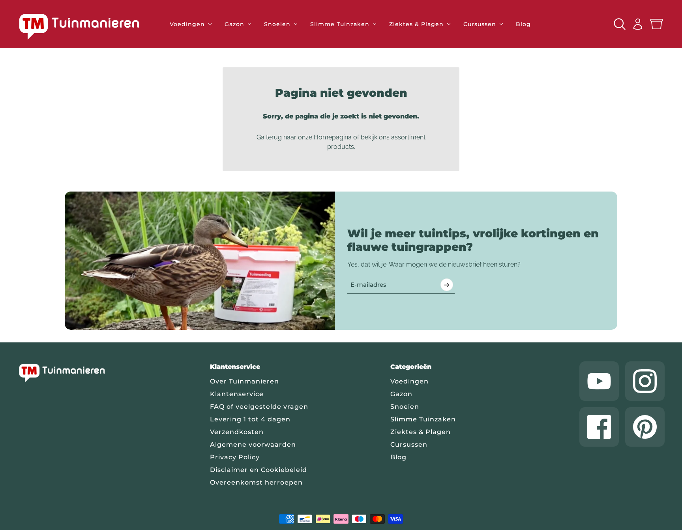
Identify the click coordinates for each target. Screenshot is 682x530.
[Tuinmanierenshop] (88, 26)
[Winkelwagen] (656, 24)
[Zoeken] (620, 24)
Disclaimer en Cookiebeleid (258, 470)
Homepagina (333, 137)
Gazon (401, 394)
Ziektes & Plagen (420, 432)
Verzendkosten (237, 432)
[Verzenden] (446, 284)
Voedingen (409, 381)
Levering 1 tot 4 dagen (250, 419)
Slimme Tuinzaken (423, 419)
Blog (398, 457)
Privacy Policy (235, 457)
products (340, 146)
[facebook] (599, 427)
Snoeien (404, 406)
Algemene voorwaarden (253, 444)
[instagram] (645, 381)
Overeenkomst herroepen (256, 482)
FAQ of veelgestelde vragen (259, 406)
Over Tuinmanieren (244, 381)
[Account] (638, 24)
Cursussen (408, 444)
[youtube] (599, 381)
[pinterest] (645, 427)
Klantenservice (237, 394)
